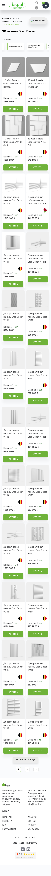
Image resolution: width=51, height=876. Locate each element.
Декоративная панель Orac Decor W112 (13, 316)
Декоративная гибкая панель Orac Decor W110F (37, 200)
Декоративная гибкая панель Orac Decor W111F (37, 258)
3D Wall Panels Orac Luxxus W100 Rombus (12, 83)
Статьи (32, 821)
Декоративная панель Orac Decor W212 (37, 550)
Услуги (32, 825)
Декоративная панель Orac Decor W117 (13, 491)
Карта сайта (9, 829)
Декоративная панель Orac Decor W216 (37, 666)
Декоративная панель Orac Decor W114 (13, 375)
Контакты (33, 829)
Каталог (32, 817)
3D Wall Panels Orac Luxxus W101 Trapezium (37, 83)
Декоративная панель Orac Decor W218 (37, 725)
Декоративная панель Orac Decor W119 (37, 491)
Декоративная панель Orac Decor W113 (37, 316)
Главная (7, 817)
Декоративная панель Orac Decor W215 (13, 666)
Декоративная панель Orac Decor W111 (13, 258)
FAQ (4, 825)
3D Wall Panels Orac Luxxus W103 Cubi (37, 142)
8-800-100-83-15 (36, 801)
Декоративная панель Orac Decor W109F (13, 200)
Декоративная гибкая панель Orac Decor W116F (37, 433)
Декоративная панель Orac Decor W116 (13, 433)
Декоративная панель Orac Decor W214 (37, 608)
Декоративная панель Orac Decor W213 (13, 608)
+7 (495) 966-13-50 (37, 798)
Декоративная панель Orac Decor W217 (13, 725)
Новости (7, 821)
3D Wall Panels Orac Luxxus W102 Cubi (12, 142)
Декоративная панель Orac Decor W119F (13, 550)
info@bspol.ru (34, 804)
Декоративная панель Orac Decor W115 (37, 375)
